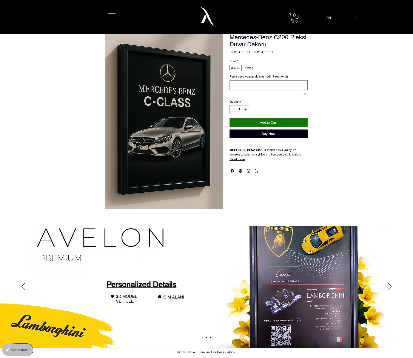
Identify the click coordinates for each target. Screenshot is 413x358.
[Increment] (246, 109)
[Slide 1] (202, 337)
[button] (294, 18)
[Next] (389, 287)
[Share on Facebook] (232, 171)
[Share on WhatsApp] (248, 171)
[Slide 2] (206, 337)
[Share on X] (256, 171)
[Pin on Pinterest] (240, 171)
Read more (237, 159)
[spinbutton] (239, 109)
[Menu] (112, 14)
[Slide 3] (210, 337)
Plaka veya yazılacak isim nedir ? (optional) (259, 76)
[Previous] (23, 287)
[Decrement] (233, 109)
